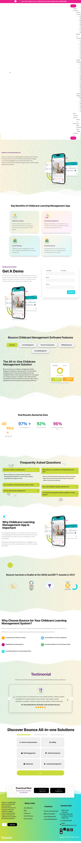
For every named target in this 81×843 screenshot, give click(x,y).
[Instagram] (68, 832)
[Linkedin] (71, 832)
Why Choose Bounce (75, 115)
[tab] (12, 345)
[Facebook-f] (61, 832)
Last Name (63, 270)
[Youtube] (61, 834)
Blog (78, 125)
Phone (47, 284)
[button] (41, 792)
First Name (49, 270)
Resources (76, 123)
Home (75, 8)
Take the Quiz (63, 1)
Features (75, 10)
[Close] (73, 138)
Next (40, 775)
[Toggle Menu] (73, 5)
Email (47, 277)
